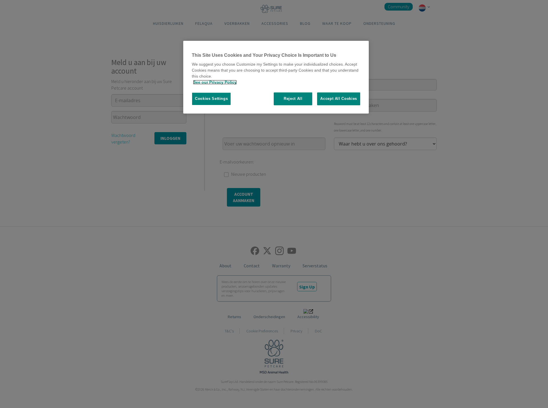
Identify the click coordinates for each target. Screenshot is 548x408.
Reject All (293, 98)
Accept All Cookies (338, 98)
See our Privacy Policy (215, 82)
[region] (276, 77)
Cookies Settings (211, 98)
